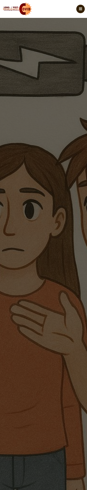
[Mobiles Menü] (80, 9)
